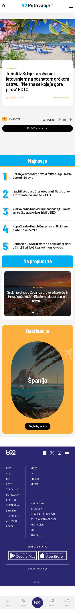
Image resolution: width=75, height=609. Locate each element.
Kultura (11, 500)
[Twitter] (52, 453)
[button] (33, 313)
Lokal (10, 526)
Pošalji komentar (37, 128)
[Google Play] (22, 555)
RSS (33, 529)
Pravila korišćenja (43, 514)
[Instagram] (59, 453)
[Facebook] (44, 453)
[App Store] (52, 555)
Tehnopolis (13, 515)
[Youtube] (67, 453)
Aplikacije (37, 524)
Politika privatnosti (43, 519)
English (35, 478)
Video (34, 468)
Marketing (37, 503)
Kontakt (36, 535)
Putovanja (12, 494)
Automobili (12, 521)
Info (8, 468)
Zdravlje (12, 489)
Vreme (35, 484)
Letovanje (11, 68)
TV (32, 473)
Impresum (36, 508)
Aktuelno (38, 287)
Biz (8, 478)
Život (9, 484)
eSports (11, 510)
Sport (10, 473)
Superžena (13, 505)
